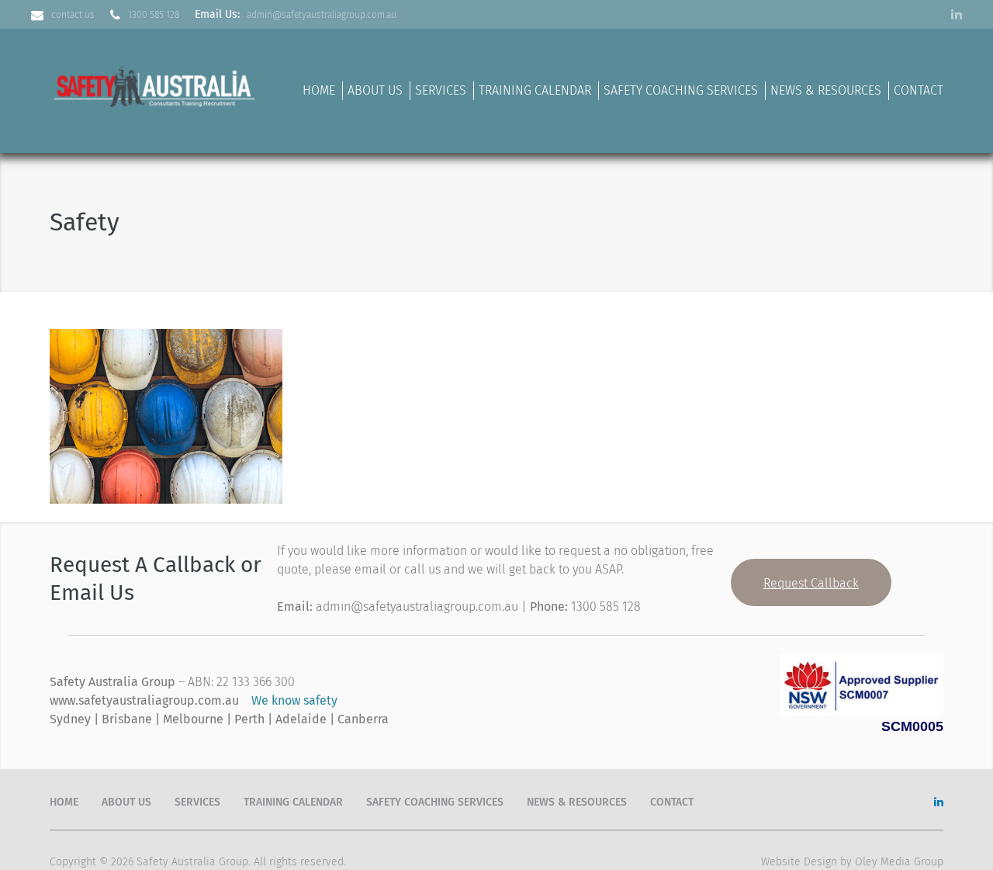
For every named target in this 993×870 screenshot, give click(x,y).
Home (319, 90)
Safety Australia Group (192, 861)
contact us (73, 14)
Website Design (799, 861)
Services (440, 90)
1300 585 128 (153, 14)
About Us (375, 90)
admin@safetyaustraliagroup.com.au (321, 14)
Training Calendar (535, 90)
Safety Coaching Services (681, 90)
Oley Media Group (899, 861)
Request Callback (811, 583)
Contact (918, 90)
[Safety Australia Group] (156, 84)
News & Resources (825, 90)
